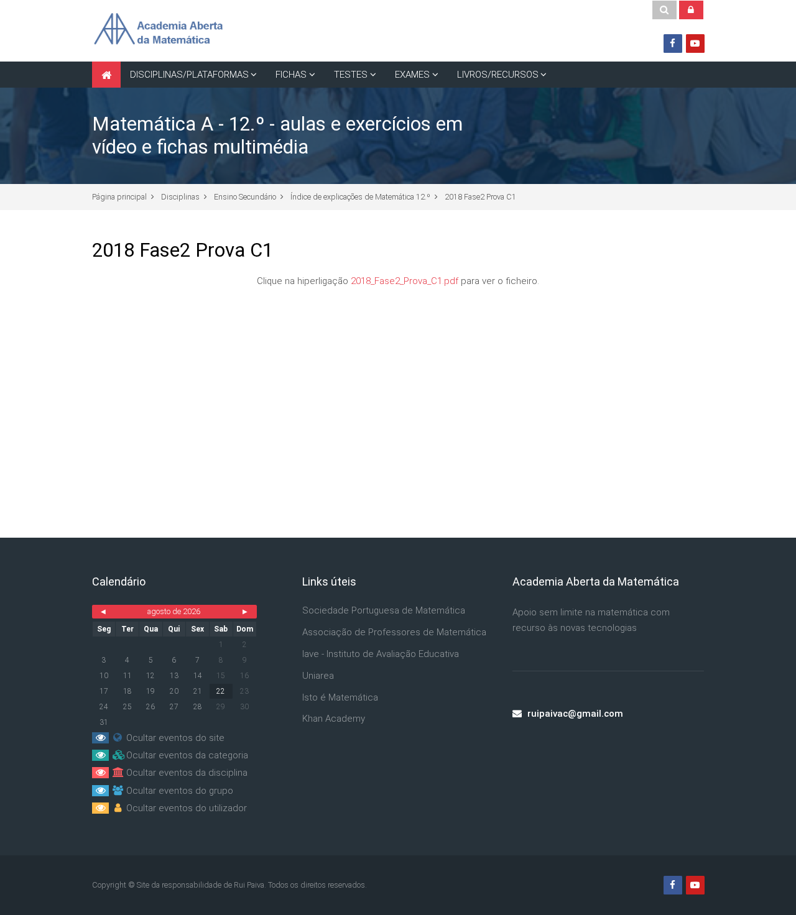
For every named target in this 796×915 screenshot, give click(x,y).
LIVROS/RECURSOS (498, 74)
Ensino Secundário (245, 196)
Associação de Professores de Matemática (394, 632)
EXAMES (412, 74)
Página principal (119, 196)
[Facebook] (673, 43)
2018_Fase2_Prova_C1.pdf (404, 281)
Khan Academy (333, 718)
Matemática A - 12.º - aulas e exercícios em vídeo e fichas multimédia (277, 136)
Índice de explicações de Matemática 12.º (360, 196)
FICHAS (291, 74)
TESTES (351, 74)
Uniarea (318, 675)
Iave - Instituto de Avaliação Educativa (380, 654)
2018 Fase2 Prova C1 (480, 196)
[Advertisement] (398, 395)
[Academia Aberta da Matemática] (158, 30)
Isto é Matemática (340, 697)
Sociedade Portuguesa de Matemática (383, 610)
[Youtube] (695, 43)
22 (220, 691)
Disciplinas (180, 196)
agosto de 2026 (173, 611)
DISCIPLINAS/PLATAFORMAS (189, 74)
